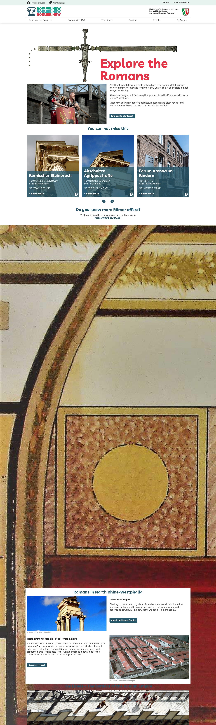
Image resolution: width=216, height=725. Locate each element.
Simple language (38, 3)
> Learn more (36, 193)
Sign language (59, 3)
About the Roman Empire (123, 620)
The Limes (106, 20)
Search (183, 20)
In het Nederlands (181, 2)
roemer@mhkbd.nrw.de (107, 217)
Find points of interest (122, 116)
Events (156, 20)
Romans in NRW (76, 20)
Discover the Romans (40, 20)
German (166, 2)
